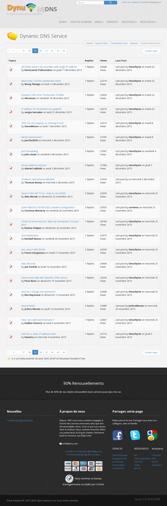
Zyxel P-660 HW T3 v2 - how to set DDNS (43, 193)
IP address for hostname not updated (41, 108)
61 (47, 50)
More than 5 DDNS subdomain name (41, 80)
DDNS (62, 21)
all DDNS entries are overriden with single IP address (49, 66)
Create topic (151, 50)
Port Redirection (29, 235)
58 (29, 50)
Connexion (145, 2)
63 (58, 50)
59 (35, 50)
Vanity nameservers (31, 137)
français (154, 2)
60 (41, 50)
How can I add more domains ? (37, 319)
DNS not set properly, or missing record (42, 123)
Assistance (128, 21)
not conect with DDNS (33, 249)
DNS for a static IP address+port (38, 333)
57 (24, 50)
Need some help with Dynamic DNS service (44, 277)
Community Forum (119, 43)
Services (134, 43)
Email (98, 21)
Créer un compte (130, 2)
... (18, 50)
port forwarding (29, 151)
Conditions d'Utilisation (76, 451)
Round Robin (28, 305)
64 (64, 50)
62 (52, 50)
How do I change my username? (38, 291)
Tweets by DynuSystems (20, 420)
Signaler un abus (91, 454)
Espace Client (101, 43)
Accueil (89, 43)
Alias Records (28, 263)
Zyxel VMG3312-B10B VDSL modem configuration (48, 207)
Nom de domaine (81, 21)
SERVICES (112, 21)
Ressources (147, 21)
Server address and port (34, 165)
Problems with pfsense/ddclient (37, 179)
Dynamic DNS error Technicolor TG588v (42, 94)
